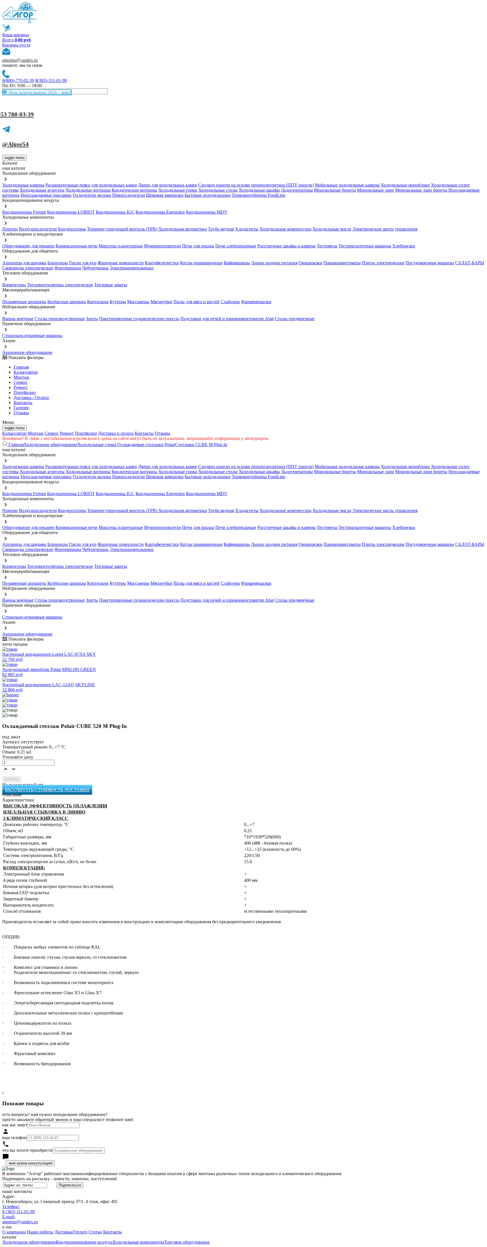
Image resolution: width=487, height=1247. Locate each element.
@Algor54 (15, 144)
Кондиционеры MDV (206, 212)
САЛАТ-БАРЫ (469, 262)
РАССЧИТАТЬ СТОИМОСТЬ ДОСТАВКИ (47, 789)
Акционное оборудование (27, 352)
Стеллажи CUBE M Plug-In (201, 444)
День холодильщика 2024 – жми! (39, 92)
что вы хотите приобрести (27, 1150)
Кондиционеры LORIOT (71, 212)
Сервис (52, 433)
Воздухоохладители (38, 229)
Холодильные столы (218, 190)
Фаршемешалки (256, 301)
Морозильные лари (375, 190)
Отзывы (21, 412)
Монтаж (21, 377)
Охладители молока (92, 195)
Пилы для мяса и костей (196, 301)
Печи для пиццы (198, 245)
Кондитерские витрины (134, 190)
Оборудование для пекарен (28, 245)
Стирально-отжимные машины (32, 335)
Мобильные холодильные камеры (347, 185)
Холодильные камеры (23, 185)
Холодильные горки (177, 190)
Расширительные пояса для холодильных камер (91, 185)
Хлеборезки (403, 245)
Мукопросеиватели (162, 245)
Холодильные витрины (88, 190)
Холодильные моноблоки (405, 185)
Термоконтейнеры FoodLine (258, 195)
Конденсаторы (72, 229)
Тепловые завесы (110, 284)
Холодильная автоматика (182, 229)
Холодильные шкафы (259, 190)
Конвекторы (14, 284)
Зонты (92, 318)
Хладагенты (246, 229)
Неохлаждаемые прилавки (46, 195)
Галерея (21, 407)
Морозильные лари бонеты (421, 190)
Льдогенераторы (297, 190)
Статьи (95, 1232)
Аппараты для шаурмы (24, 262)
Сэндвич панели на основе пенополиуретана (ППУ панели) (256, 185)
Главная (21, 367)
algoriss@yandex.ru (20, 60)
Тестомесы (327, 245)
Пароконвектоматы (342, 262)
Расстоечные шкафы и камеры (286, 245)
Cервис (21, 382)
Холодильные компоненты (138, 1242)
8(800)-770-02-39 (18, 80)
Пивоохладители (128, 195)
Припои (10, 229)
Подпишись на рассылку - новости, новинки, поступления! (59, 1178)
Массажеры (138, 301)
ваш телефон (14, 1137)
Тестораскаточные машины (364, 245)
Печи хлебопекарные (235, 245)
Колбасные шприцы (66, 301)
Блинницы (57, 262)
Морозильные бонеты (335, 190)
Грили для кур (82, 262)
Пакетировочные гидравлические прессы (139, 318)
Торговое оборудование (187, 1242)
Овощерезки (310, 262)
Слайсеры (230, 301)
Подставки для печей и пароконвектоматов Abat (227, 318)
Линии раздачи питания (274, 262)
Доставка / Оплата (31, 397)
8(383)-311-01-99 (51, 80)
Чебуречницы (95, 267)
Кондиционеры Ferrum (24, 212)
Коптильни (98, 301)
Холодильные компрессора (285, 229)
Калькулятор (26, 372)
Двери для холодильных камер (167, 185)
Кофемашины (237, 262)
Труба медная (221, 229)
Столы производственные (60, 318)
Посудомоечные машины (430, 262)
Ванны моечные (18, 318)
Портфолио (25, 392)
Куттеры (118, 301)
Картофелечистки (162, 262)
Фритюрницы (67, 267)
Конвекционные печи (77, 245)
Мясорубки (161, 301)
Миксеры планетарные (121, 245)
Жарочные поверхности (121, 262)
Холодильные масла (332, 229)
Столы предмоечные (295, 318)
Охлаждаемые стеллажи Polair (145, 444)
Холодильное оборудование (50, 444)
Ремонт (21, 387)
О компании (14, 1232)
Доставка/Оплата (70, 1232)
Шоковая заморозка (164, 195)
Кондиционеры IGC (115, 212)
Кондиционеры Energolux (160, 212)
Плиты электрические (383, 262)
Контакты (23, 402)
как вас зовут (14, 1124)
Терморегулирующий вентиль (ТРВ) (122, 229)
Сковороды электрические (27, 267)
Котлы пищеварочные (201, 262)
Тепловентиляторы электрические (60, 284)
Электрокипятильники (132, 267)
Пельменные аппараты (24, 301)
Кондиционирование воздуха (84, 1242)
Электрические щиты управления (384, 229)
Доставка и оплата (116, 433)
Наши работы (40, 1232)
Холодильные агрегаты (42, 190)
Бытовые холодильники (208, 195)
